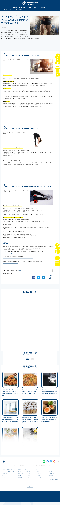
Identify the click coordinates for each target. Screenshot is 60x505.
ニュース (29, 477)
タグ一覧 (3, 477)
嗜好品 (28, 473)
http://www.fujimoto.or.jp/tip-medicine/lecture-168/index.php (14, 253)
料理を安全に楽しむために (53, 479)
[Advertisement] (19, 322)
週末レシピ (21, 471)
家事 (20, 475)
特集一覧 (3, 475)
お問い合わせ (51, 475)
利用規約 (38, 475)
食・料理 (21, 473)
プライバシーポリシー (41, 477)
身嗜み (28, 471)
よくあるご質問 (51, 473)
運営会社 (38, 471)
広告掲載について (40, 473)
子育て (28, 475)
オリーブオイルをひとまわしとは (8, 471)
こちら (20, 270)
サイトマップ (51, 477)
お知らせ (50, 471)
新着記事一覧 (4, 473)
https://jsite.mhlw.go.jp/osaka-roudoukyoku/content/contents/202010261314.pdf (18, 258)
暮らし (20, 477)
